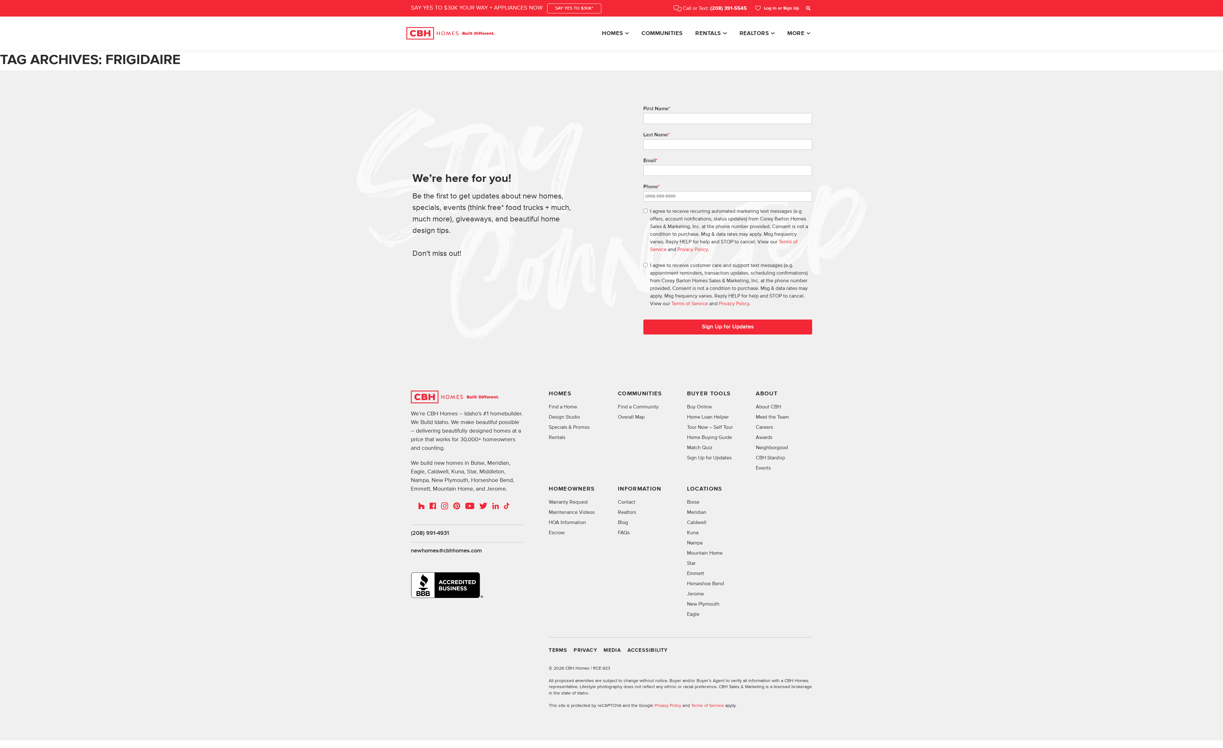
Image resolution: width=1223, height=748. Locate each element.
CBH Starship (770, 458)
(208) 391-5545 (728, 8)
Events (763, 468)
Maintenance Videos (572, 512)
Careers (764, 427)
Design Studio (564, 417)
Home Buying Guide (709, 437)
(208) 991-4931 (430, 533)
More (796, 33)
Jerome (695, 594)
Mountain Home (705, 553)
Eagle (693, 614)
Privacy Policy (692, 249)
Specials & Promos (569, 427)
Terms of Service (689, 303)
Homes (612, 33)
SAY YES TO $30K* (574, 8)
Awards (764, 437)
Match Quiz (699, 447)
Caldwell (696, 522)
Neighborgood (772, 447)
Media (612, 650)
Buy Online (699, 407)
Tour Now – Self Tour (710, 427)
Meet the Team (772, 417)
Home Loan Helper (708, 417)
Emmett (695, 573)
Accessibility (647, 650)
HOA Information (567, 522)
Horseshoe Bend (705, 583)
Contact (626, 502)
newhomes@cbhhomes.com (446, 550)
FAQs (624, 532)
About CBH (768, 407)
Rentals (708, 33)
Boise (693, 502)
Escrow (557, 532)
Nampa (695, 543)
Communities (662, 33)
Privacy (585, 650)
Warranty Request (568, 502)
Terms (558, 650)
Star (691, 563)
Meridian (696, 512)
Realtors (754, 33)
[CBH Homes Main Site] (450, 33)
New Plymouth (703, 604)
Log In (781, 8)
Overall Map (631, 417)
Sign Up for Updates (728, 326)
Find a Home (563, 407)
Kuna (692, 532)
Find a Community (638, 407)
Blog (623, 522)
